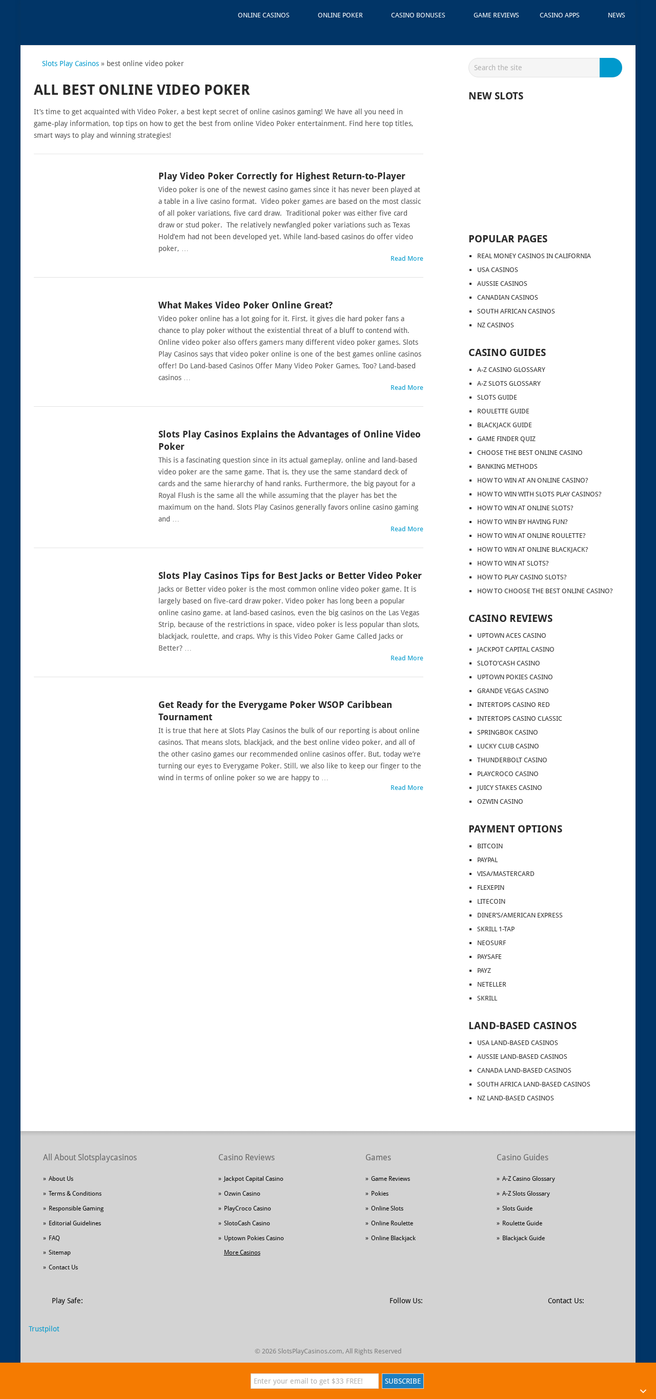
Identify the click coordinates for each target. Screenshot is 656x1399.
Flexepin (490, 887)
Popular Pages (507, 239)
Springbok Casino (507, 732)
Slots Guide (497, 397)
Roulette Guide (503, 411)
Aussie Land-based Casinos (522, 1056)
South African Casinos (516, 311)
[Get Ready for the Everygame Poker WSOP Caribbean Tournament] (90, 734)
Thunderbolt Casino (512, 760)
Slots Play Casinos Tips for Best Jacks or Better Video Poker (290, 575)
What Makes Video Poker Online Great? (245, 305)
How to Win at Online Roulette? (531, 535)
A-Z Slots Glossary (509, 383)
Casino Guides (507, 352)
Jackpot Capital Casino (516, 649)
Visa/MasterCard (506, 874)
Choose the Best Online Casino (530, 452)
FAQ (54, 1238)
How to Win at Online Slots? (525, 508)
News (616, 15)
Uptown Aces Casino (511, 635)
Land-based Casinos (522, 1025)
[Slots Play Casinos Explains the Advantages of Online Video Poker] (90, 464)
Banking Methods (507, 466)
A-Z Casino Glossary (511, 369)
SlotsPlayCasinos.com (310, 1351)
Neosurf (491, 943)
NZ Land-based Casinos (515, 1098)
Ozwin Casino (500, 801)
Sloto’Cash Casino (508, 663)
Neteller (491, 984)
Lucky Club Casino (508, 746)
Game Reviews (496, 15)
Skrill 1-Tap (496, 929)
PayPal (487, 860)
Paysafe (489, 956)
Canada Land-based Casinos (524, 1070)
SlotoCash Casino (247, 1223)
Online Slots (387, 1208)
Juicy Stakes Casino (509, 787)
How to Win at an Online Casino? (532, 480)
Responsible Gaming (76, 1208)
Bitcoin (490, 846)
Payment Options (515, 829)
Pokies (379, 1193)
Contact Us (63, 1267)
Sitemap (60, 1252)
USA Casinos (497, 270)
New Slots (495, 96)
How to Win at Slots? (513, 563)
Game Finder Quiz (506, 439)
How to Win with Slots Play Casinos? (539, 494)
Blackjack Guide (504, 425)
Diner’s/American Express (520, 915)
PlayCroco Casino (508, 774)
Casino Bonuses (418, 15)
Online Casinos (264, 15)
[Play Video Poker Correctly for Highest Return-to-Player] (90, 205)
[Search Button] (612, 67)
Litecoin (491, 901)
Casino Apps (560, 15)
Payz (484, 970)
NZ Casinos (495, 325)
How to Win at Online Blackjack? (532, 549)
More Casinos (242, 1252)
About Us (61, 1178)
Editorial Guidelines (75, 1223)
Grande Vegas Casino (513, 691)
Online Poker (340, 15)
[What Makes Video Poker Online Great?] (90, 335)
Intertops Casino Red (513, 704)
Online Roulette (392, 1223)
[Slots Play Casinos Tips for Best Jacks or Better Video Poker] (90, 605)
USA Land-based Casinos (517, 1043)
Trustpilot (44, 1329)
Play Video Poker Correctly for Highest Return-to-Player (281, 176)
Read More (407, 258)
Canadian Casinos (507, 297)
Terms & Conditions (75, 1193)
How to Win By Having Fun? (522, 522)
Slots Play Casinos (70, 63)
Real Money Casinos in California (534, 256)
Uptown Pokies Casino (515, 677)
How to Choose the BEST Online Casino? (545, 591)
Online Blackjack (393, 1238)
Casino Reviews (510, 618)
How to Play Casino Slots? (522, 577)
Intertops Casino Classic (519, 718)
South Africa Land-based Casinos (533, 1084)
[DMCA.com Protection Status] (169, 1307)
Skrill (487, 998)
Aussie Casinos (502, 283)
